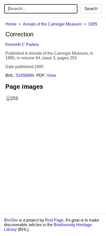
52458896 (25, 75)
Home (10, 24)
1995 (92, 24)
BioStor (11, 220)
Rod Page (54, 220)
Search (91, 8)
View (51, 75)
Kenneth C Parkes (22, 44)
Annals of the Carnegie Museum (52, 24)
